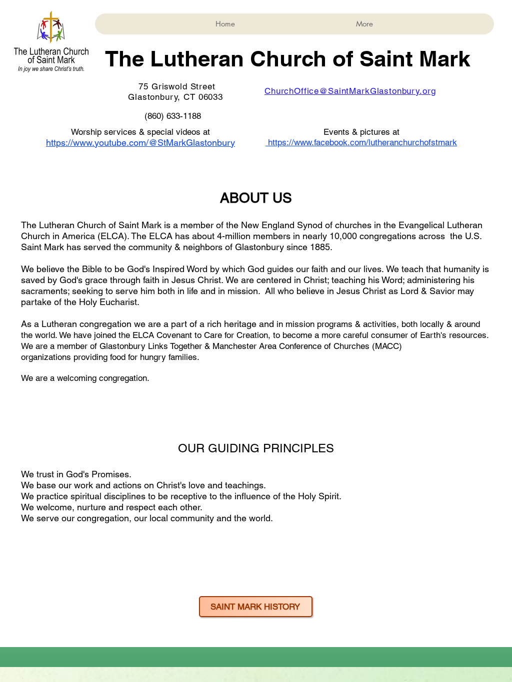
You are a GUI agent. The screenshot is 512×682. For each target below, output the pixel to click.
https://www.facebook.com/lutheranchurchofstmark (362, 142)
